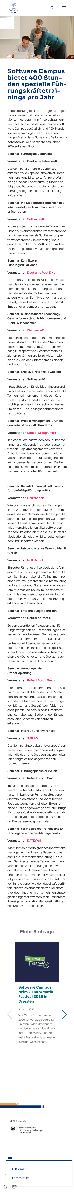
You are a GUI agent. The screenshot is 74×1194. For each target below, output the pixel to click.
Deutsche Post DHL (41, 272)
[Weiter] (64, 1014)
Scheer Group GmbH (41, 433)
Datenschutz (20, 1178)
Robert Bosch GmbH (41, 680)
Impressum (19, 1168)
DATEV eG (34, 840)
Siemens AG (35, 330)
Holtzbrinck (35, 498)
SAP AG (32, 738)
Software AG (36, 219)
